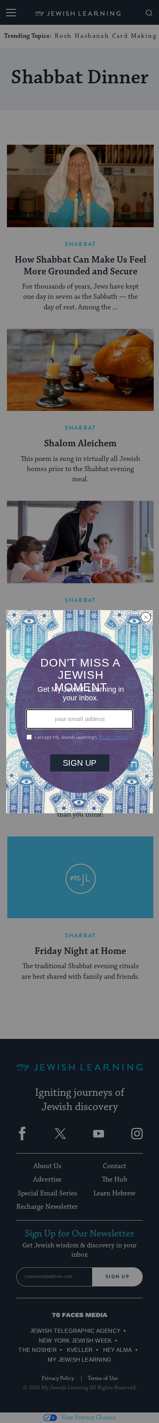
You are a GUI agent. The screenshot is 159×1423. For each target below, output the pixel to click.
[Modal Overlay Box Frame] (79, 711)
